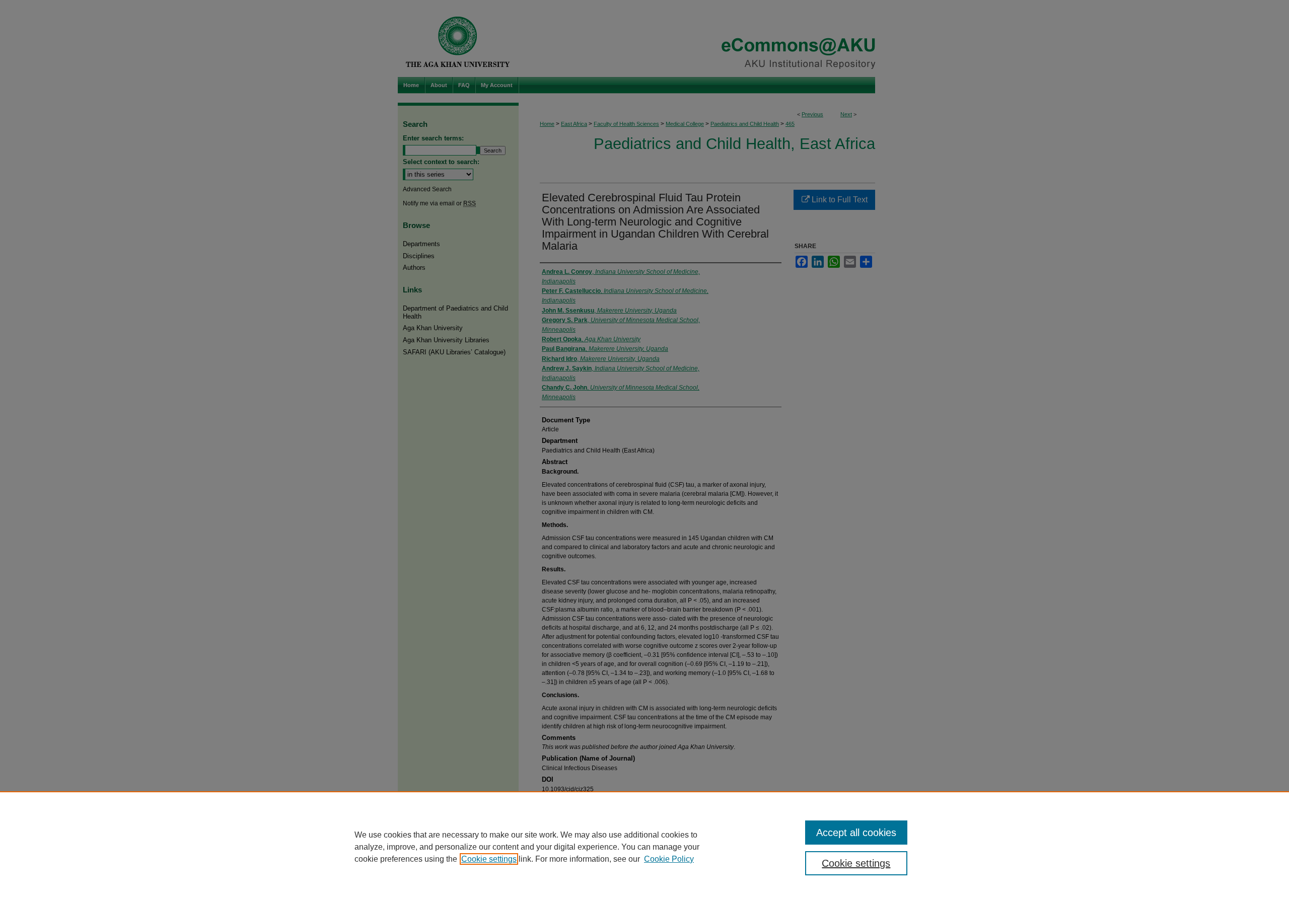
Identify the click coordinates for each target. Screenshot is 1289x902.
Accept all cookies (856, 832)
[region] (644, 846)
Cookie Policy (669, 859)
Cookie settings (489, 859)
